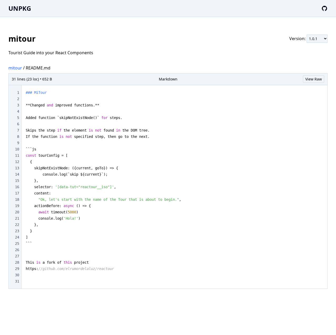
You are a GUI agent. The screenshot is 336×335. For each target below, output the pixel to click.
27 (17, 256)
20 (17, 212)
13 (17, 168)
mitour (15, 68)
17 (17, 193)
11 (17, 155)
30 (17, 275)
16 (17, 187)
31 (17, 281)
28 (17, 262)
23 (17, 231)
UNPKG (19, 8)
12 (17, 162)
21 (17, 218)
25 (17, 243)
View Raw (313, 79)
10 (17, 149)
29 (17, 269)
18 (17, 199)
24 (17, 237)
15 (17, 181)
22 (17, 225)
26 (17, 250)
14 (17, 174)
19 (17, 206)
